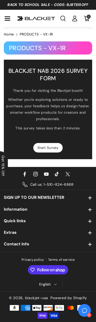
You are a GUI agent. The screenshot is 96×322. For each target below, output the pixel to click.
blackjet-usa (36, 298)
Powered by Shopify (68, 298)
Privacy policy (33, 259)
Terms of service (61, 259)
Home (9, 34)
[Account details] (74, 18)
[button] (7, 18)
